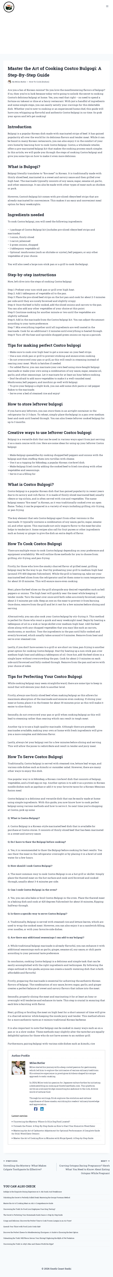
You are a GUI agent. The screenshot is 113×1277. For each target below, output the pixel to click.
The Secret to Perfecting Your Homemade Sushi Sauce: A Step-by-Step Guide (33, 1215)
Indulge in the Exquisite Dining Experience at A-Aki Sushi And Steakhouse (32, 1192)
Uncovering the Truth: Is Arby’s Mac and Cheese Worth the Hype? (28, 1244)
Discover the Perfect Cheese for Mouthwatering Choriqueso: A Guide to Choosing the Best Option (40, 1232)
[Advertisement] (56, 33)
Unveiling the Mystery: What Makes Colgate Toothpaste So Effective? (24, 1165)
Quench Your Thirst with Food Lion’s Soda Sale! (22, 1226)
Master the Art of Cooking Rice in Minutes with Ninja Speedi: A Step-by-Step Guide (53, 1138)
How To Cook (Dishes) (39, 81)
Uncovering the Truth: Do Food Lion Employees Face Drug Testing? (29, 1209)
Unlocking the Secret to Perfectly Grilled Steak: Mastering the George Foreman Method (36, 1197)
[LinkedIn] (42, 1108)
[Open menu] (107, 6)
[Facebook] (35, 1108)
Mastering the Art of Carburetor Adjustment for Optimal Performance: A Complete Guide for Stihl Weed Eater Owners (56, 1132)
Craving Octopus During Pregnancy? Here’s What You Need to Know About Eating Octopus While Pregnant (84, 1167)
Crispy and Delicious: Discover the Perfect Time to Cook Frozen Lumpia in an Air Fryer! (37, 1221)
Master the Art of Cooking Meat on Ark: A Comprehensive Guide (28, 1203)
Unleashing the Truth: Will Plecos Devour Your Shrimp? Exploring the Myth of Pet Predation (38, 1238)
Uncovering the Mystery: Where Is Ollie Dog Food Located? (41, 1121)
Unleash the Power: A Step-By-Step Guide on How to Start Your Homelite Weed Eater (54, 1126)
